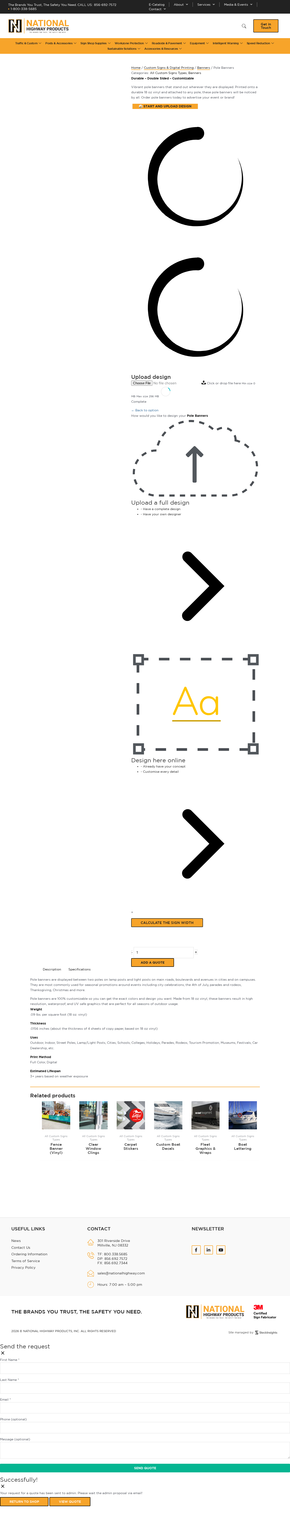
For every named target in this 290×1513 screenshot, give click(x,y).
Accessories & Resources (161, 48)
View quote (70, 1501)
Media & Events (236, 4)
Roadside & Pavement (167, 43)
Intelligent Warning (226, 43)
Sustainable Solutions (121, 48)
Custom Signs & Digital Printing (169, 67)
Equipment (197, 43)
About (179, 4)
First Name (9, 1360)
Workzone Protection (129, 43)
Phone (13, 1419)
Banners (203, 67)
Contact (155, 9)
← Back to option (145, 410)
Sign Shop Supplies (93, 43)
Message (15, 1439)
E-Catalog (156, 4)
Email (5, 1399)
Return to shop (24, 1501)
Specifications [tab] (79, 969)
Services (203, 4)
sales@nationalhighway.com (121, 1273)
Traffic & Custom (26, 43)
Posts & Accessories (58, 43)
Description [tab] (52, 969)
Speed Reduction (258, 43)
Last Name (9, 1380)
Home (135, 67)
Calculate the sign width (167, 923)
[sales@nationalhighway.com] (90, 1273)
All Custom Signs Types (168, 73)
